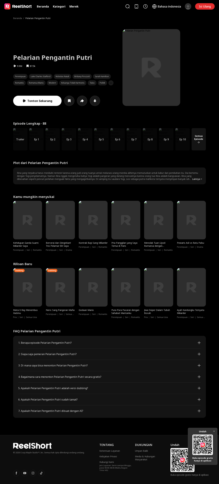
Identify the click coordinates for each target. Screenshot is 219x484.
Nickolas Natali (62, 76)
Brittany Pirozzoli (82, 76)
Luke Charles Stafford (41, 76)
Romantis (19, 82)
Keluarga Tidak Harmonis (72, 82)
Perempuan (20, 76)
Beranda (43, 6)
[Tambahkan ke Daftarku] (69, 101)
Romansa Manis (36, 82)
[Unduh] (95, 101)
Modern (52, 82)
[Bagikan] (82, 101)
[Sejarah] (145, 6)
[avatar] (188, 6)
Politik (102, 82)
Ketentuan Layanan (109, 450)
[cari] (127, 6)
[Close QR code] (214, 431)
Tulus (92, 82)
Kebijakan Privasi (108, 456)
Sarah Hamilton (102, 76)
